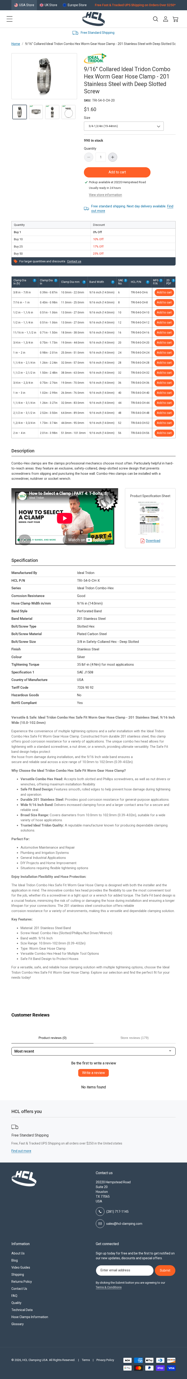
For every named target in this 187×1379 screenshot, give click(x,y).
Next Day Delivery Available (118, 32)
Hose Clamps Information (29, 1317)
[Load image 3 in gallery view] (52, 112)
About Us (18, 1253)
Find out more (145, 1151)
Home (15, 44)
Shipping (17, 1274)
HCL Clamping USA (35, 1360)
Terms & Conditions (109, 1287)
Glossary (17, 1324)
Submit (165, 1270)
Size (87, 118)
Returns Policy (21, 1281)
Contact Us (19, 1288)
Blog (14, 1260)
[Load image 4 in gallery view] (69, 112)
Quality (16, 1303)
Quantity (90, 148)
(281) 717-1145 (117, 1211)
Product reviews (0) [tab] (53, 1038)
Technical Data (22, 1310)
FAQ (14, 1296)
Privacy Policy (105, 1360)
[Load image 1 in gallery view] (20, 112)
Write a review (93, 1073)
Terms (86, 1360)
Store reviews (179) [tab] (134, 1038)
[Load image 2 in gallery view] (36, 112)
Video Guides (20, 1267)
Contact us (74, 261)
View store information (105, 195)
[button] (10, 19)
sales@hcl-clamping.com (124, 1223)
